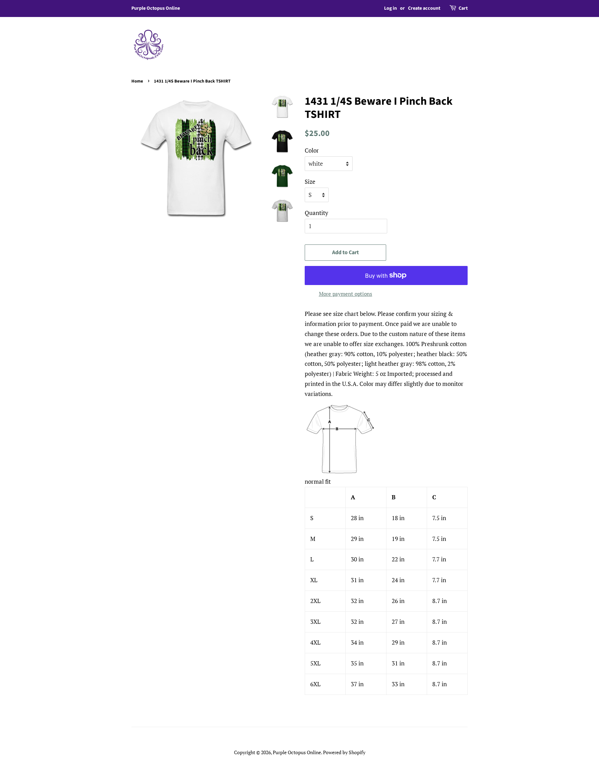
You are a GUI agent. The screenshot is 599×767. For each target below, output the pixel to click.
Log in (390, 8)
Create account (424, 8)
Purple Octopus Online (297, 752)
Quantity (316, 213)
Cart (463, 8)
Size (310, 182)
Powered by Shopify (344, 752)
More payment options (345, 293)
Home (137, 81)
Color (312, 150)
